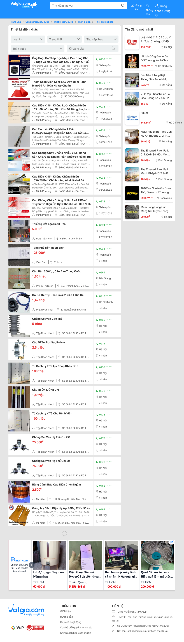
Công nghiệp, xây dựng (37, 21)
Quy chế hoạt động (70, 622)
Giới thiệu (65, 611)
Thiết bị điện (84, 21)
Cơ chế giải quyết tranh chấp (76, 627)
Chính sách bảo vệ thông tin (75, 632)
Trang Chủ (16, 21)
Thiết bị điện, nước (63, 21)
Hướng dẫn (66, 616)
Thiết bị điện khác (104, 21)
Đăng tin (138, 5)
